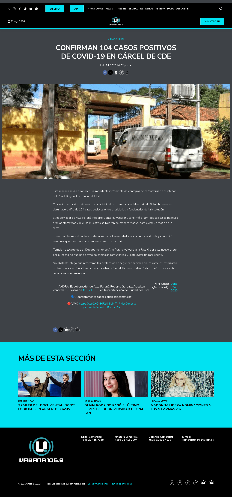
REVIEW (160, 8)
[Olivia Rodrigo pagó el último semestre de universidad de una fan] (116, 384)
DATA (170, 8)
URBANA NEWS (116, 39)
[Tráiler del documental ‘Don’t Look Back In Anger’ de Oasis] (49, 384)
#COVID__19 (91, 290)
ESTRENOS (146, 8)
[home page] (116, 21)
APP (77, 9)
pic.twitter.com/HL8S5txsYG (101, 307)
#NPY (114, 303)
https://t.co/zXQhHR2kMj (94, 303)
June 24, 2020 (174, 287)
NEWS (109, 8)
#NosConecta (127, 303)
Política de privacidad (121, 483)
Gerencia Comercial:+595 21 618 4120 (161, 438)
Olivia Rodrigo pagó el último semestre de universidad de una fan (113, 409)
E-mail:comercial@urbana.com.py (198, 438)
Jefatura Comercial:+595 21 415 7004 (126, 438)
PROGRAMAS (95, 8)
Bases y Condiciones (98, 483)
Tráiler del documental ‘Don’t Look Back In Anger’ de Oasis (46, 407)
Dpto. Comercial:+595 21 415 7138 (92, 438)
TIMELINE (120, 8)
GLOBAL (133, 8)
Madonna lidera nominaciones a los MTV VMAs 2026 (181, 407)
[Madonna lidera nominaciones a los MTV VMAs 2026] (182, 384)
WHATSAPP (212, 21)
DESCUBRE (182, 8)
